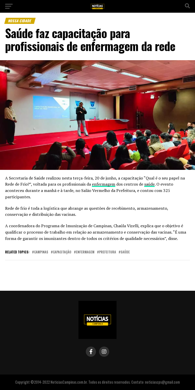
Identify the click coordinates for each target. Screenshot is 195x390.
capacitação (62, 252)
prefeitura (107, 252)
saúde (149, 184)
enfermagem (103, 184)
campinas (41, 252)
